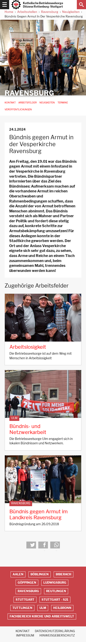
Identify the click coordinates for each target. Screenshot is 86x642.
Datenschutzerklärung (55, 631)
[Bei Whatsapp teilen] (55, 545)
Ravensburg (49, 12)
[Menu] (4, 4)
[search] (81, 4)
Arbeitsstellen (27, 12)
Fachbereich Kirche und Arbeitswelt (42, 616)
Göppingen (27, 582)
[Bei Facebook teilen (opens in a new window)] (43, 545)
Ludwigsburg (54, 582)
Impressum (25, 635)
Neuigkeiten (71, 12)
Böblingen (40, 574)
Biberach (63, 574)
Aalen (18, 574)
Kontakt (10, 102)
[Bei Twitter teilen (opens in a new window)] (31, 545)
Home (9, 12)
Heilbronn (62, 608)
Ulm (14, 418)
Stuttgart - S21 (55, 599)
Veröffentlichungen (18, 109)
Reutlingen (56, 591)
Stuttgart (25, 599)
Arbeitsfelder (27, 102)
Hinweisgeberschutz (57, 635)
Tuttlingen (22, 608)
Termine (63, 102)
